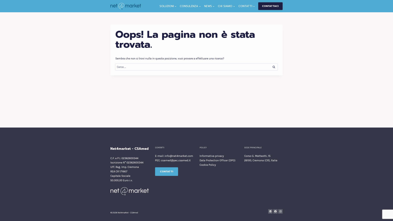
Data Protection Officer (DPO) (217, 160)
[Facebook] (275, 211)
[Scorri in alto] (385, 215)
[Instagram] (280, 211)
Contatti (166, 171)
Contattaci (270, 6)
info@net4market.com (179, 156)
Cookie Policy (208, 165)
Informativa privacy (212, 156)
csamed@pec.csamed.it (176, 160)
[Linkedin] (270, 211)
